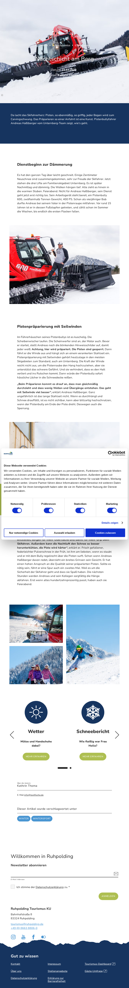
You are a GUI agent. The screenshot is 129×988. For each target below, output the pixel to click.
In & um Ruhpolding (61, 45)
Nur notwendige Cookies (23, 532)
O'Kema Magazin (82, 45)
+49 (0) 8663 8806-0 (24, 928)
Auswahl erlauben (64, 532)
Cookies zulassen (105, 532)
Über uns (16, 971)
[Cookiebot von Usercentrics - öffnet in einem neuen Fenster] (110, 453)
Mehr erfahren (36, 730)
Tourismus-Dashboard (99, 963)
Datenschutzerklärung (50, 887)
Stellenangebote (57, 971)
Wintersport (42, 818)
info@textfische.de (34, 795)
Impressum (54, 963)
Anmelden (108, 896)
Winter (24, 818)
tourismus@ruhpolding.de (27, 924)
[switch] (48, 510)
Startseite (43, 45)
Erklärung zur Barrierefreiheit (57, 979)
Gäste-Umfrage (95, 971)
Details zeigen (110, 522)
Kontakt (15, 963)
